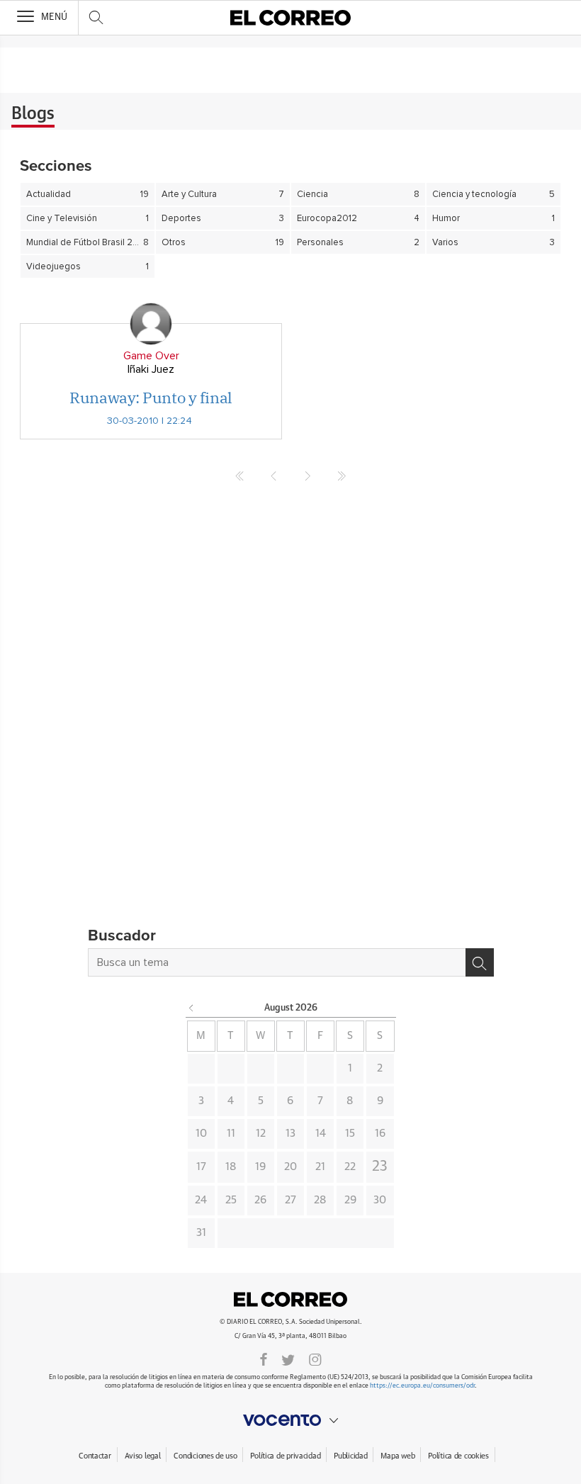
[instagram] (315, 1358)
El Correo (290, 1299)
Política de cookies (458, 1456)
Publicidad (350, 1456)
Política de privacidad (285, 1456)
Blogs (33, 114)
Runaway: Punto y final (150, 397)
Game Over (151, 355)
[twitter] (288, 1358)
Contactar (95, 1456)
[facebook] (264, 1358)
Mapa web (397, 1456)
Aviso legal (143, 1456)
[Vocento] (290, 1420)
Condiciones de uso (205, 1456)
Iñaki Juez (151, 369)
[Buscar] (480, 962)
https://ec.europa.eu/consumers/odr (422, 1386)
